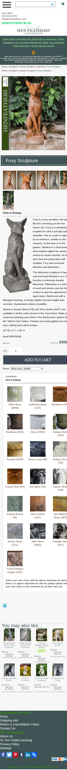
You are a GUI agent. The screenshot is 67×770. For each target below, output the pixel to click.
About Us (6, 736)
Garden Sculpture (27, 70)
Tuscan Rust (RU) (15, 486)
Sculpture (13, 67)
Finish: (6, 368)
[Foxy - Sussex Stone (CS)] (54, 188)
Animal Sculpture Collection (32, 67)
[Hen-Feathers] (33, 29)
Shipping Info (9, 720)
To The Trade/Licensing (16, 740)
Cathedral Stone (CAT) (38, 406)
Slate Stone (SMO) (37, 543)
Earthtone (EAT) (15, 432)
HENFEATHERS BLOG (16, 23)
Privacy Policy (9, 744)
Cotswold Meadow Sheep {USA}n (41, 645)
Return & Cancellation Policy (19, 724)
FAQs (4, 716)
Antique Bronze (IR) (15, 516)
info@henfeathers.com (14, 19)
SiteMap (5, 748)
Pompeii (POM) (15, 459)
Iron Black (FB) (38, 486)
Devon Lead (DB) (37, 459)
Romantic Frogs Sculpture (41, 679)
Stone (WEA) (38, 432)
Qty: (5, 350)
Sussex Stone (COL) (15, 543)
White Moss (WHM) (15, 406)
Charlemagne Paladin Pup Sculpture (9, 645)
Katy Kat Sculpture (25, 679)
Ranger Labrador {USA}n (9, 679)
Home (4, 67)
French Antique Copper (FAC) (15, 570)
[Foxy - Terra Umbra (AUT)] (9, 188)
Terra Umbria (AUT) (38, 516)
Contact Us (7, 728)
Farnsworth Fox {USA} (57, 679)
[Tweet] (5, 606)
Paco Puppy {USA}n (58, 644)
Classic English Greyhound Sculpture (25, 645)
